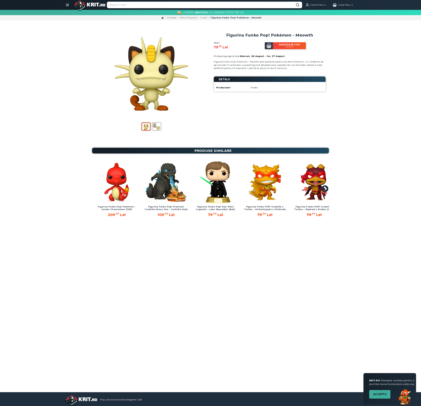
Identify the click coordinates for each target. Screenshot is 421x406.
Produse (172, 17)
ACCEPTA (379, 394)
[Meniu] (67, 5)
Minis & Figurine (188, 17)
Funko (203, 17)
